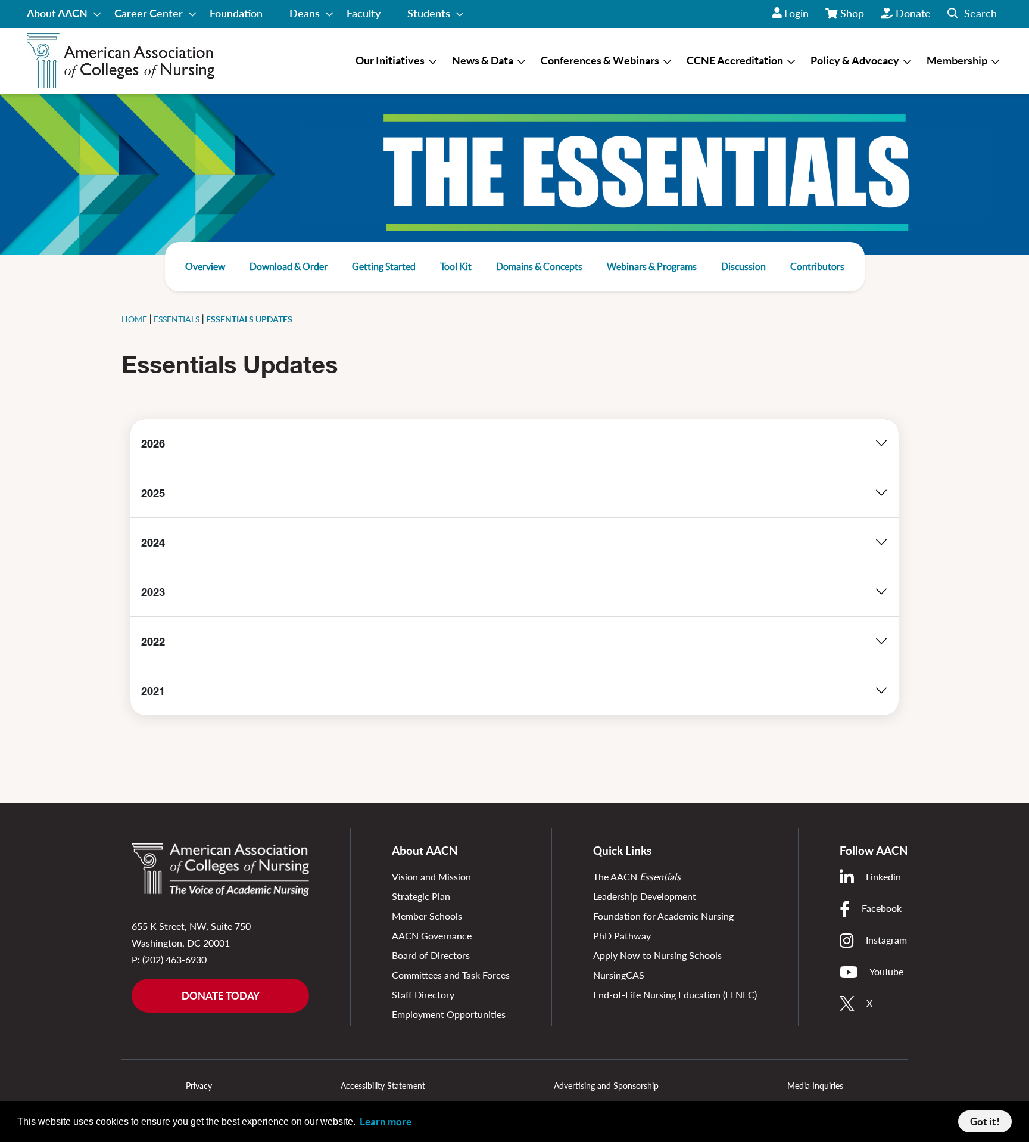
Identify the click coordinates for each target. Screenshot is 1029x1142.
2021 (153, 690)
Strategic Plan (421, 896)
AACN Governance (432, 935)
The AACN (637, 876)
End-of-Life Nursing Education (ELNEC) (675, 994)
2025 (153, 492)
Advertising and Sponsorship (606, 1086)
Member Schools (427, 915)
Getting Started (384, 266)
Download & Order (289, 266)
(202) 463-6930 (174, 959)
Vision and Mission (431, 876)
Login (796, 13)
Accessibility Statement (383, 1086)
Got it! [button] (985, 1121)
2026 (153, 443)
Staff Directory (423, 994)
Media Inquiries (815, 1086)
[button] (972, 14)
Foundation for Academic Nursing (663, 915)
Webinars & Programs (652, 266)
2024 (153, 542)
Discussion (743, 266)
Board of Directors (431, 955)
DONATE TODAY (221, 995)
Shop (852, 17)
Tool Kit (456, 266)
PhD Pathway (622, 935)
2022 (153, 641)
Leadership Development (644, 896)
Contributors (817, 266)
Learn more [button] (385, 1121)
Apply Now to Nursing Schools (657, 955)
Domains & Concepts (539, 266)
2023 (153, 591)
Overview (205, 266)
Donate (913, 13)
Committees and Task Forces (451, 974)
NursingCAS (618, 974)
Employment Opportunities (449, 1014)
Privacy (199, 1086)
